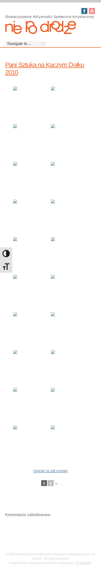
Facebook (84, 11)
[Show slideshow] (50, 471)
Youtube (92, 11)
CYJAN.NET (83, 563)
